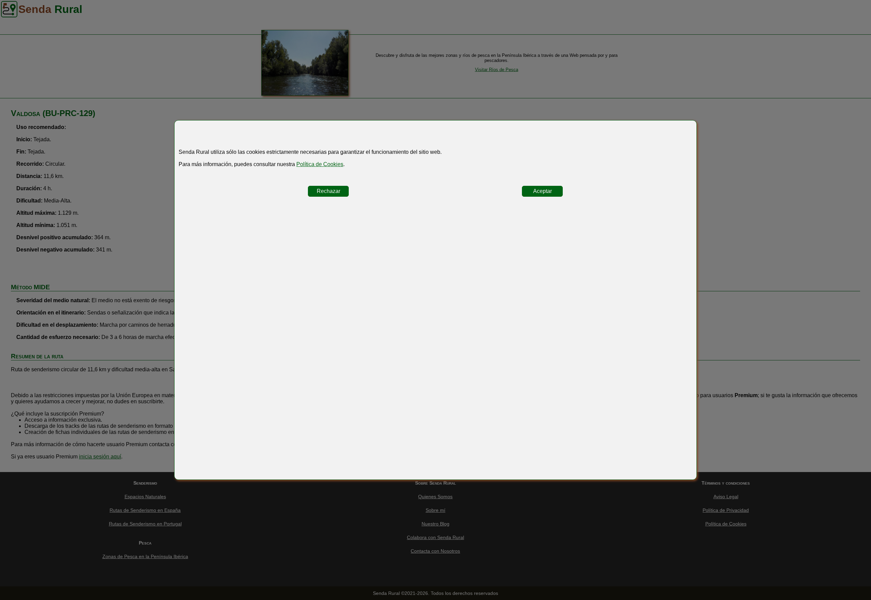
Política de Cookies (319, 164)
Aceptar (542, 191)
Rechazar (328, 191)
